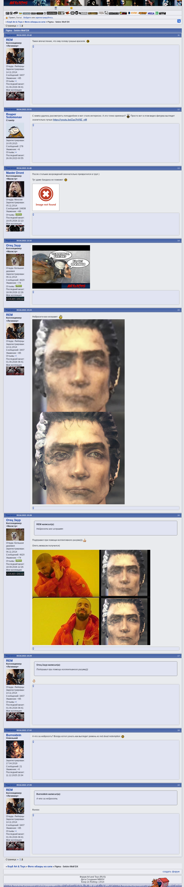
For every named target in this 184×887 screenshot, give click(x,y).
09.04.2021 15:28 (24, 515)
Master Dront (15, 172)
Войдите (27, 17)
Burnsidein (13, 735)
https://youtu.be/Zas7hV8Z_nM (70, 119)
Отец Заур (13, 245)
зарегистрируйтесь (44, 17)
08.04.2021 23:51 (24, 109)
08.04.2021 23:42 (24, 35)
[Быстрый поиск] (179, 21)
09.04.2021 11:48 (24, 168)
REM (9, 39)
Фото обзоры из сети (35, 22)
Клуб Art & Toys (15, 22)
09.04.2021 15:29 (24, 656)
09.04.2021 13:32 (24, 241)
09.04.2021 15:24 (24, 310)
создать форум (171, 871)
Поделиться (11, 35)
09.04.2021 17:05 (24, 785)
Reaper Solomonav (14, 116)
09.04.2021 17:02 (24, 730)
